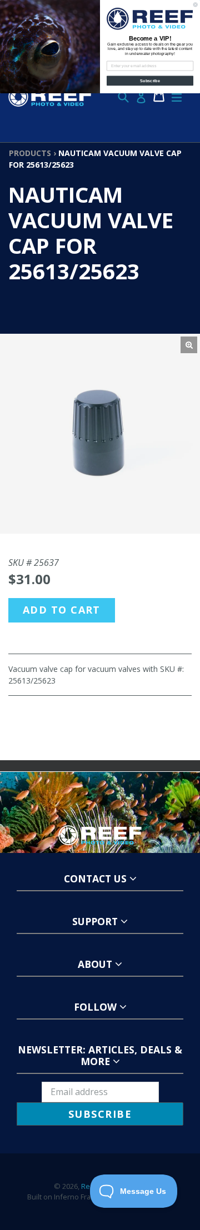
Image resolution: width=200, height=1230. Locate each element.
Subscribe (150, 80)
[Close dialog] (195, 4)
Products (30, 153)
